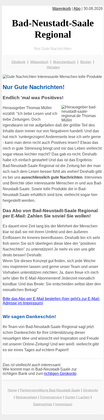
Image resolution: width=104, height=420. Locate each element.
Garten (70, 397)
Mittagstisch (39, 62)
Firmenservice (51, 397)
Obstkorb (18, 62)
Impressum (63, 404)
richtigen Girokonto (60, 373)
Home (12, 390)
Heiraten (53, 67)
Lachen (84, 397)
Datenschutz (42, 404)
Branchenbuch (64, 62)
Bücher (85, 62)
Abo (77, 9)
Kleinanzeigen (26, 397)
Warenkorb (61, 9)
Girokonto (90, 390)
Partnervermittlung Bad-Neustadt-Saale (50, 390)
